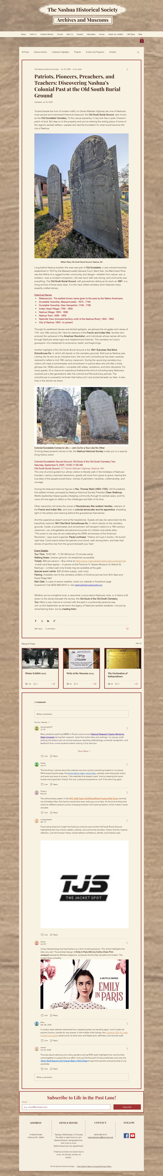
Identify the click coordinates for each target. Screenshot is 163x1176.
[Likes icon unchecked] (42, 756)
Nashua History (40, 52)
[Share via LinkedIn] (48, 621)
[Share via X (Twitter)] (42, 621)
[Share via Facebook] (35, 621)
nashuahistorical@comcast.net (100, 1137)
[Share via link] (54, 621)
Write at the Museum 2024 (80, 673)
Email (25, 1102)
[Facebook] (126, 1135)
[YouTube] (132, 1135)
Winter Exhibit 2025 (35, 673)
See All (138, 643)
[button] (142, 40)
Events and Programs (95, 52)
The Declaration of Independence (117, 675)
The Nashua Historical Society (82, 9)
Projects (77, 52)
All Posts (25, 52)
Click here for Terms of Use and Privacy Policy (94, 1166)
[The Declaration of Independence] (123, 659)
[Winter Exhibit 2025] (40, 659)
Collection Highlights (60, 52)
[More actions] (127, 69)
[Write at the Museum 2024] (82, 659)
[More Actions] (127, 728)
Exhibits (112, 52)
